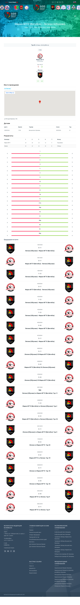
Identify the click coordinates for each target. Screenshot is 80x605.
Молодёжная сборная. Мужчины (63, 574)
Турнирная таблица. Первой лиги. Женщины (63, 550)
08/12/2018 (39, 503)
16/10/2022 (39, 296)
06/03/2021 (39, 348)
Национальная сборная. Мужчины (63, 568)
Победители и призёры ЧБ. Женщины (64, 556)
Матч (31, 27)
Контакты (31, 541)
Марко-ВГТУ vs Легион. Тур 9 (40, 497)
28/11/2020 (39, 387)
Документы (32, 568)
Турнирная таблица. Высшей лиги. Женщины (63, 546)
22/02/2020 (39, 413)
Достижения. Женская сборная (37, 546)
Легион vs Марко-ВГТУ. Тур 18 (39, 471)
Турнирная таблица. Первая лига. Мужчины (63, 537)
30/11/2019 (39, 426)
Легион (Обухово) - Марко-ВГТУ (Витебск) (39, 250)
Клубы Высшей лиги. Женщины (63, 532)
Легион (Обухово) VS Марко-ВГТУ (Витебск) (40, 354)
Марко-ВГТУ (40, 59)
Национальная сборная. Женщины (63, 577)
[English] (74, 2)
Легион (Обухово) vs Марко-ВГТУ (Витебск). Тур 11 (40, 393)
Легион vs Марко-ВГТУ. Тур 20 (39, 445)
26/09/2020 (39, 400)
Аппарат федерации (34, 534)
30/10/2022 (39, 283)
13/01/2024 (39, 244)
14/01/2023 (39, 270)
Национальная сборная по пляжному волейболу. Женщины (64, 580)
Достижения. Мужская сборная (37, 544)
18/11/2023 (39, 257)
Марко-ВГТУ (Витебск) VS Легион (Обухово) (40, 367)
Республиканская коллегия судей (38, 539)
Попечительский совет (35, 532)
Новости (31, 566)
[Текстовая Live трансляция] (38, 81)
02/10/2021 (39, 335)
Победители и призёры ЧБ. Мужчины (64, 554)
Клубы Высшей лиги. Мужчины (62, 534)
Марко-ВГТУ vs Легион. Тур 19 (39, 458)
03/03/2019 (39, 451)
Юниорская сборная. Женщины (62, 586)
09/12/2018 (39, 490)
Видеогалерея (33, 573)
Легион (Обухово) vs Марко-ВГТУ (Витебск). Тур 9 (40, 432)
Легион (40, 70)
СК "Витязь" (7, 88)
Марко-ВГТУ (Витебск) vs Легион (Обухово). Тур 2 (40, 406)
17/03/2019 (39, 439)
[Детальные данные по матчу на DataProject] (42, 81)
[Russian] (75, 2)
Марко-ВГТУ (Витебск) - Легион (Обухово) (39, 263)
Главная (26, 27)
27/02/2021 (39, 374)
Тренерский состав (34, 537)
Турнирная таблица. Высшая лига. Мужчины (63, 542)
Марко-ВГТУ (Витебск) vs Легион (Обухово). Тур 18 (40, 419)
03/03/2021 (39, 361)
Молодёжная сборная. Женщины (63, 583)
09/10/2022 (39, 322)
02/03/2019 (39, 477)
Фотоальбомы (33, 570)
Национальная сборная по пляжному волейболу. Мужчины (64, 571)
